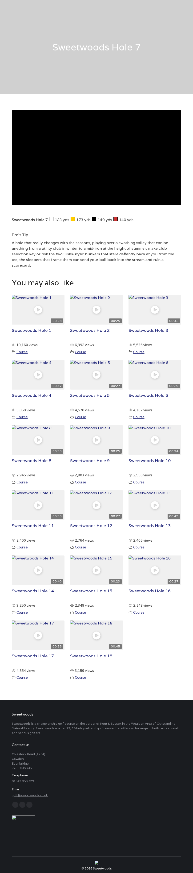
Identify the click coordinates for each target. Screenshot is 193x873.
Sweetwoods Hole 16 (150, 590)
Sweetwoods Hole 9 (90, 460)
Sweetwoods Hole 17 (33, 656)
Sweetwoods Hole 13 (150, 525)
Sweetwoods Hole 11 (33, 525)
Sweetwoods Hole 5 (90, 395)
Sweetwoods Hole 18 (91, 656)
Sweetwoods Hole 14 (33, 590)
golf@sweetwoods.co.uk (30, 795)
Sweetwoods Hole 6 (148, 395)
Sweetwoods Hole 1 (31, 330)
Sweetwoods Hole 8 (31, 460)
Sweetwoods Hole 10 (150, 460)
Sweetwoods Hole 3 (148, 330)
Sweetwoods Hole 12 (91, 525)
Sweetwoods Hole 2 (90, 330)
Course (22, 352)
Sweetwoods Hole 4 (31, 395)
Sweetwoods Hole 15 (91, 590)
